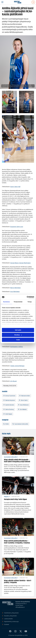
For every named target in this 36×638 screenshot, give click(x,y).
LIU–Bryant (13, 381)
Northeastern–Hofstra (16, 346)
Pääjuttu (6, 496)
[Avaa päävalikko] (2, 2)
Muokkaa (17, 335)
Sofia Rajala (8, 414)
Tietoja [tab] (30, 301)
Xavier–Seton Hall (15, 186)
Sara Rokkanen (24, 405)
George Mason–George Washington (20, 263)
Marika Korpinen (10, 400)
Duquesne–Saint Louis (16, 226)
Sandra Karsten (9, 405)
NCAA (7, 424)
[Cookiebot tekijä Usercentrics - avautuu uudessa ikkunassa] (26, 297)
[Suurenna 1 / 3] (15, 93)
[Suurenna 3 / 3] (32, 117)
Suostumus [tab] (6, 301)
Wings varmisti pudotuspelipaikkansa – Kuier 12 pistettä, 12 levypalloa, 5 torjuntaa (17, 542)
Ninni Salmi (24, 400)
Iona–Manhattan (15, 291)
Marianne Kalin (25, 395)
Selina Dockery (9, 409)
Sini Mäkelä (23, 409)
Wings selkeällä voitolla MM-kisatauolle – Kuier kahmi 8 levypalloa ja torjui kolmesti (17, 461)
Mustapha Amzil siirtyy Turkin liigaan (15, 499)
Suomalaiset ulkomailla (21, 424)
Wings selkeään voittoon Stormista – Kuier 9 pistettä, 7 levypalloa (17, 582)
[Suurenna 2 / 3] (32, 93)
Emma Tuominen (10, 395)
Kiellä (18, 339)
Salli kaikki (18, 330)
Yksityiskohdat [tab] (18, 301)
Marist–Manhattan (15, 287)
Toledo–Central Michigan (17, 366)
